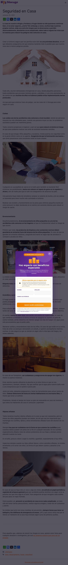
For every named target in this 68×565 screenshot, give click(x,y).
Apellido (37, 289)
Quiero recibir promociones (34, 305)
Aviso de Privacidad (25, 311)
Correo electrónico (23, 296)
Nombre (19, 289)
